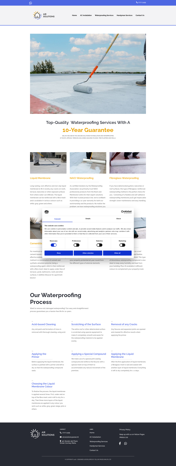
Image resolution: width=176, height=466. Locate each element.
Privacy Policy (124, 430)
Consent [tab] (57, 219)
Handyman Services (124, 15)
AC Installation (86, 15)
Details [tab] (88, 219)
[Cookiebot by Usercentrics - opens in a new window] (123, 211)
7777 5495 (66, 433)
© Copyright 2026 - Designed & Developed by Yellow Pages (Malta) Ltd (88, 459)
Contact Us (140, 15)
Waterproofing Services (104, 15)
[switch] (76, 245)
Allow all (117, 253)
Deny (59, 253)
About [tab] (118, 219)
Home (74, 15)
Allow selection (88, 253)
